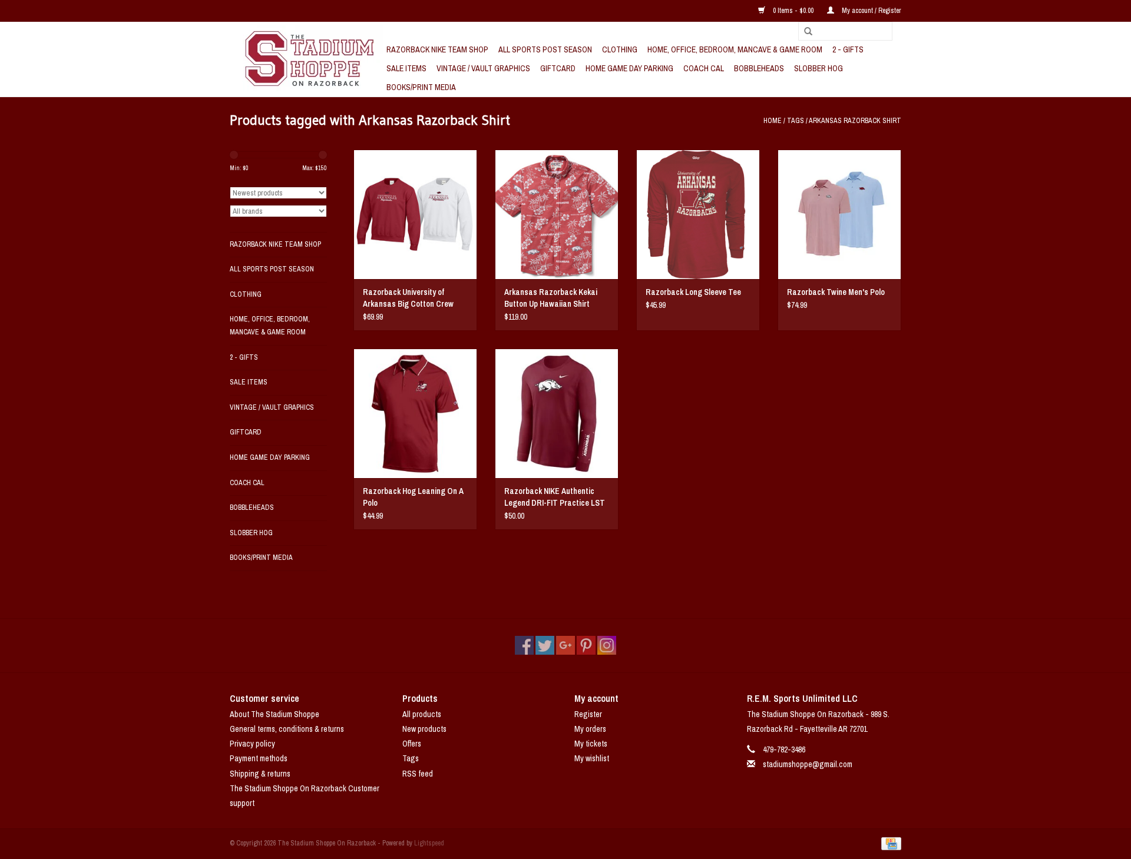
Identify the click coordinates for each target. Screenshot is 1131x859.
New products (424, 729)
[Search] (804, 32)
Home (772, 120)
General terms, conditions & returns (287, 729)
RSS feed (417, 773)
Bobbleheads (759, 68)
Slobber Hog (818, 68)
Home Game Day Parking (629, 68)
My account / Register (870, 10)
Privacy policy (252, 743)
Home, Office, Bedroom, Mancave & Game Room (734, 49)
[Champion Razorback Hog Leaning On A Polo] (415, 413)
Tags (795, 120)
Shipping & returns (260, 773)
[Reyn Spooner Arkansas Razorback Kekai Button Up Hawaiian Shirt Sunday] (557, 214)
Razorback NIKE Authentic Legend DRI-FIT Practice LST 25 (554, 497)
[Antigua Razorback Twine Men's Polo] (839, 214)
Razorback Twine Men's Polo (836, 292)
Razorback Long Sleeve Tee (693, 292)
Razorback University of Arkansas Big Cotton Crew (408, 298)
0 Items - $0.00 (793, 10)
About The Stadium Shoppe (274, 714)
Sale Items (406, 68)
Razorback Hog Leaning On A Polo (413, 497)
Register (588, 714)
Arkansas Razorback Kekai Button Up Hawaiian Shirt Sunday (550, 298)
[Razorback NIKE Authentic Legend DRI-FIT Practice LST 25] (557, 413)
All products (421, 714)
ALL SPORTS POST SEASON (545, 49)
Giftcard (558, 68)
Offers (411, 743)
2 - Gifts (848, 49)
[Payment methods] (889, 843)
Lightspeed (429, 843)
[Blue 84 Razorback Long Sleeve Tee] (698, 214)
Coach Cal (703, 68)
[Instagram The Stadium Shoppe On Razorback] (606, 645)
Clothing (619, 49)
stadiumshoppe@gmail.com (807, 764)
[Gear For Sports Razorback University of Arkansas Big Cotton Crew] (415, 214)
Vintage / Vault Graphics (483, 68)
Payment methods (258, 758)
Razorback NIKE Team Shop (437, 49)
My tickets (590, 743)
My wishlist (591, 758)
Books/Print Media (421, 87)
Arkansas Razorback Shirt (855, 120)
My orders (590, 729)
